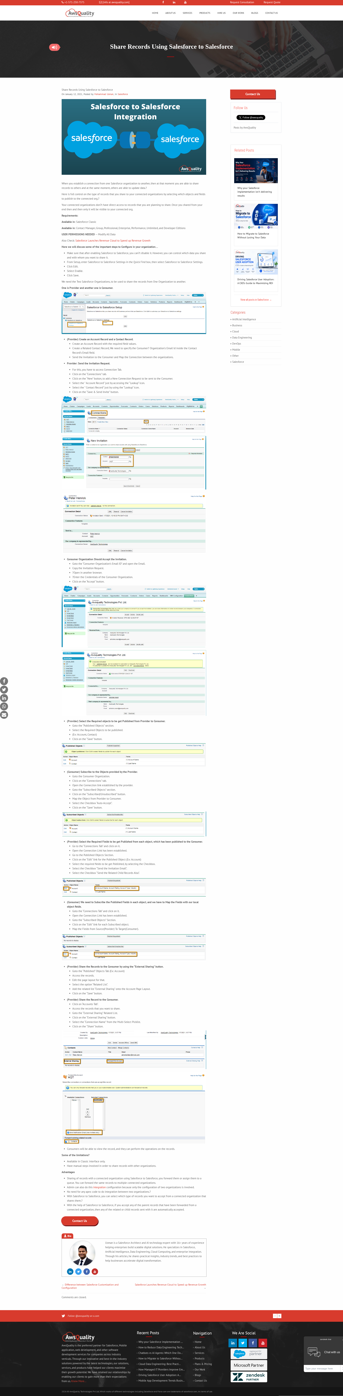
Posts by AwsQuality (245, 127)
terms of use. (207, 1391)
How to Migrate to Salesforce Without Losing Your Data (253, 234)
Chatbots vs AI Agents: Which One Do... (160, 1353)
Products (204, 12)
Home (155, 12)
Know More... (78, 1381)
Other (235, 355)
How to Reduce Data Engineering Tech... (161, 1347)
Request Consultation (242, 2)
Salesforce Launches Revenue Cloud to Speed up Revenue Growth (112, 240)
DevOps (236, 343)
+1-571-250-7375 (74, 2)
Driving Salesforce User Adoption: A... (159, 1375)
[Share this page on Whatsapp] (4, 706)
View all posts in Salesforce (256, 299)
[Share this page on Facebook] (4, 681)
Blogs (254, 12)
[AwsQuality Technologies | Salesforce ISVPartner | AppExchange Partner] (79, 19)
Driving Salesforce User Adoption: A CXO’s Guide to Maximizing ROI (255, 280)
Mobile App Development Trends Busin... (161, 1380)
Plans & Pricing (203, 1364)
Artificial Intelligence (244, 319)
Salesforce (123, 94)
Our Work (238, 12)
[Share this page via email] (4, 715)
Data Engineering (242, 337)
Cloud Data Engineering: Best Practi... (159, 1364)
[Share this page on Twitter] (4, 690)
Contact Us (271, 12)
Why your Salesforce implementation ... (160, 1342)
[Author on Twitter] (78, 1271)
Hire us (221, 12)
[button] (54, 47)
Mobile (236, 349)
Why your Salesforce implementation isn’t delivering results (254, 188)
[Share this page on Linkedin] (4, 698)
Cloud (235, 331)
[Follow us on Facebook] (86, 1271)
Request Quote (272, 2)
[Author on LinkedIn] (70, 1271)
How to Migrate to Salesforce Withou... (160, 1358)
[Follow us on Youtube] (95, 1271)
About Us (170, 12)
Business (237, 325)
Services (187, 12)
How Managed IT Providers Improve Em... (161, 1369)
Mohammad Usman (103, 94)
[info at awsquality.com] (116, 2)
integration (99, 1187)
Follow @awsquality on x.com (83, 1315)
